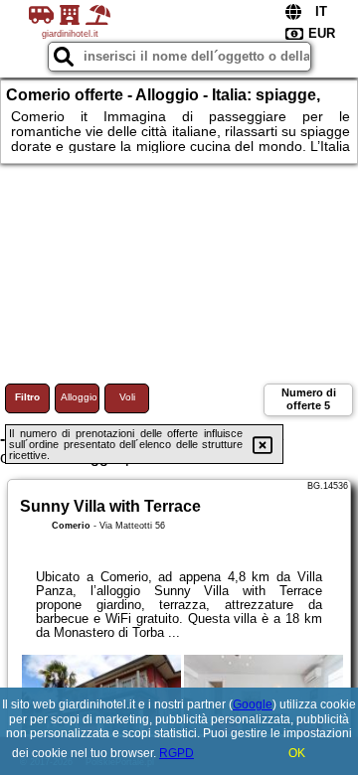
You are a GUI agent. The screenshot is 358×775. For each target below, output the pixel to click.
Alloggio (79, 396)
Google (252, 704)
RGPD (176, 753)
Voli (127, 396)
